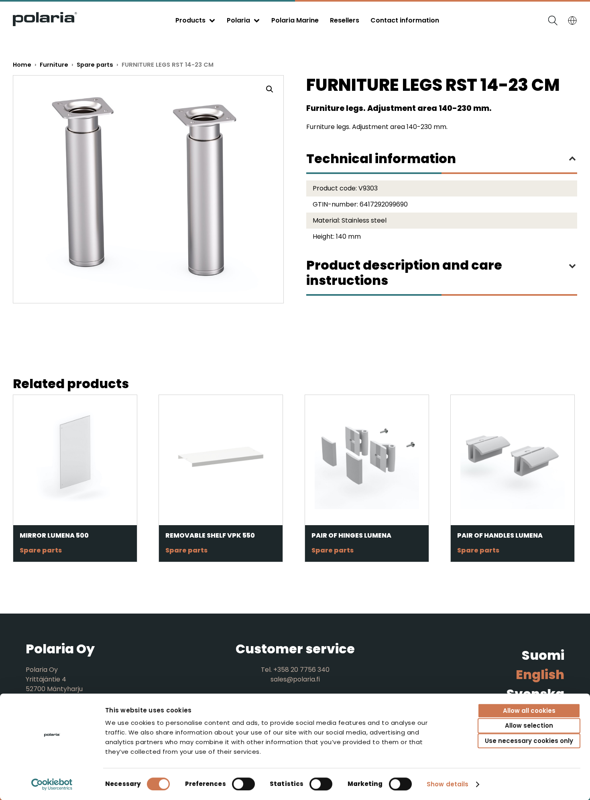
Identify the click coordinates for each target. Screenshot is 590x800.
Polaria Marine (295, 20)
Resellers (344, 20)
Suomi (543, 655)
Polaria (238, 20)
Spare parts (95, 65)
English (540, 674)
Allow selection (529, 726)
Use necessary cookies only (529, 741)
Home (22, 65)
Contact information (404, 20)
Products (190, 20)
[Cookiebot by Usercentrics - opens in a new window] (52, 784)
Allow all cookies (529, 710)
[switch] (243, 783)
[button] (269, 89)
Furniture (54, 65)
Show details (447, 784)
